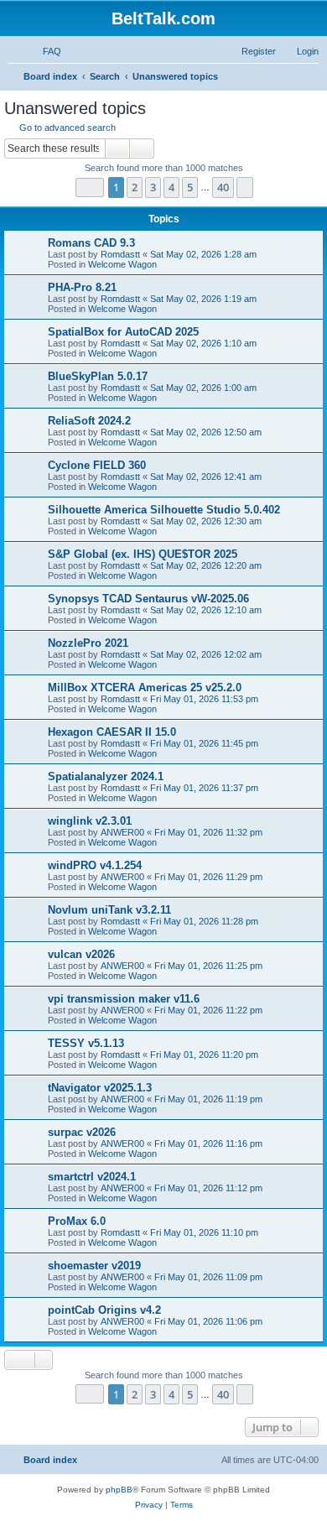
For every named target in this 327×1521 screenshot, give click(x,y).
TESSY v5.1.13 (86, 1043)
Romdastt (120, 254)
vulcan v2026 (81, 954)
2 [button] (135, 187)
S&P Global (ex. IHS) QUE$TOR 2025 (142, 554)
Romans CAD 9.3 (91, 243)
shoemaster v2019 (94, 1265)
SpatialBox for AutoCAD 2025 (123, 332)
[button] (89, 187)
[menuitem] (44, 51)
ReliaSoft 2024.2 (89, 420)
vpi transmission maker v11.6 (124, 998)
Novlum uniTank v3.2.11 (109, 910)
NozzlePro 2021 (88, 643)
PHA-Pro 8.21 (82, 287)
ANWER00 (122, 832)
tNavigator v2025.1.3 (100, 1087)
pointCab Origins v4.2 (104, 1310)
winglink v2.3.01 (90, 821)
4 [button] (171, 187)
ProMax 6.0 (77, 1221)
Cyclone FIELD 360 (97, 465)
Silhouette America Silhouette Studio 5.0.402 (164, 509)
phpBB (119, 1489)
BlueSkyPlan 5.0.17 (98, 376)
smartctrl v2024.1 (92, 1176)
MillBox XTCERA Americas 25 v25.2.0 (144, 687)
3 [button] (153, 187)
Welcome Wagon (122, 264)
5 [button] (190, 187)
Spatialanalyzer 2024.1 (106, 776)
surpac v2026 (82, 1132)
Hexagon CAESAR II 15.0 (112, 732)
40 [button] (223, 187)
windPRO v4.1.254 (95, 865)
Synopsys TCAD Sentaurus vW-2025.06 (148, 598)
